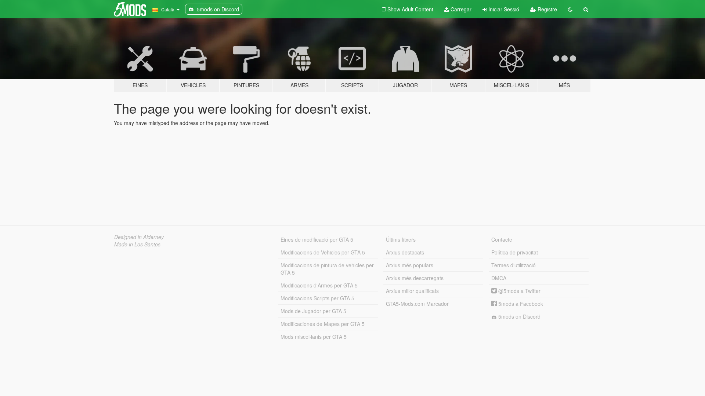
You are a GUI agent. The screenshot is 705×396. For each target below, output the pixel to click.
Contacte (501, 239)
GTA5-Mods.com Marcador (417, 303)
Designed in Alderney (139, 237)
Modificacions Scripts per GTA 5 (317, 298)
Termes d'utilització (513, 265)
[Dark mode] (570, 9)
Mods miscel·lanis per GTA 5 (314, 336)
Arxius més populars (409, 265)
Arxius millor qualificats (412, 290)
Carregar (460, 9)
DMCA (498, 278)
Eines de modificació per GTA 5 (317, 239)
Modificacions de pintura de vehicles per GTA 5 (327, 268)
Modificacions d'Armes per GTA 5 (319, 285)
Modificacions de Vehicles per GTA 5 (323, 252)
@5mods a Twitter (518, 290)
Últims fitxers (401, 239)
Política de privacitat (514, 252)
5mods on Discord (518, 316)
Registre (546, 9)
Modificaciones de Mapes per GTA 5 (323, 323)
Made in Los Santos (137, 244)
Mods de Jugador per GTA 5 (313, 311)
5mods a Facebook (520, 303)
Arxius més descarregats (415, 278)
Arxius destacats (405, 252)
